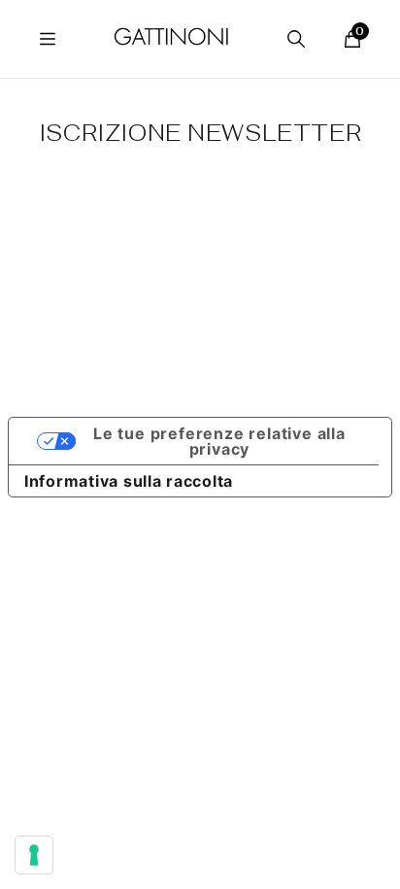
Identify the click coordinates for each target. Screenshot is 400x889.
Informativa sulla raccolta (128, 481)
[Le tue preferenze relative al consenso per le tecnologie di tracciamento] (34, 855)
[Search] (296, 38)
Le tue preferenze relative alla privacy (219, 441)
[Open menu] (47, 38)
